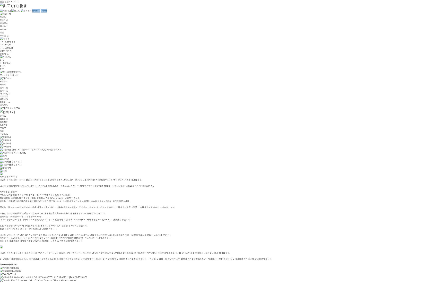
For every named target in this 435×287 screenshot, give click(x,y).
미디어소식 (5, 102)
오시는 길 (4, 35)
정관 (2, 32)
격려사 (3, 84)
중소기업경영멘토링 (9, 75)
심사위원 (4, 90)
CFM (2, 60)
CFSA (2, 66)
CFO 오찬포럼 (6, 48)
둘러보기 (4, 26)
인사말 (3, 17)
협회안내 (4, 20)
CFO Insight (5, 45)
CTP (2, 69)
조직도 (3, 29)
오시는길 (4, 134)
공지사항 (4, 99)
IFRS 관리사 (5, 63)
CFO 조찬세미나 (7, 41)
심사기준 (4, 87)
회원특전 (4, 23)
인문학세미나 (6, 51)
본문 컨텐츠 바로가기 (9, 1)
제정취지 (4, 81)
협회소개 (15, 152)
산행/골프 (4, 54)
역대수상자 (5, 93)
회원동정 (4, 105)
